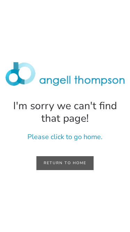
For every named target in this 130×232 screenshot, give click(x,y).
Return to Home (65, 163)
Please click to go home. (65, 137)
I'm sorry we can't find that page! (65, 112)
